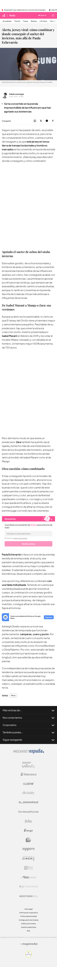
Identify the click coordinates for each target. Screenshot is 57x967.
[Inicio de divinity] (4, 15)
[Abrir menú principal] (53, 15)
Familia (17, 21)
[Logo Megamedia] (29, 944)
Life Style (43, 21)
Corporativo (9, 724)
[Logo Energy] (28, 830)
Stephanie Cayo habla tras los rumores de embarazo (25, 10)
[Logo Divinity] (28, 793)
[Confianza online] (28, 957)
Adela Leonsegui (16, 94)
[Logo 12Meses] (28, 868)
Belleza (34, 21)
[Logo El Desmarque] (28, 802)
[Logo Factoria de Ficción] (28, 811)
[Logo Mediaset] (28, 753)
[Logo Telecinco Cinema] (28, 858)
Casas (25, 21)
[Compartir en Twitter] (41, 120)
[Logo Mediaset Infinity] (28, 765)
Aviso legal (29, 909)
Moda (12, 15)
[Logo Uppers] (28, 849)
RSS (28, 931)
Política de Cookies (28, 924)
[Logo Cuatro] (28, 783)
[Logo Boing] (28, 821)
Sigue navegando (12, 739)
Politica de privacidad (28, 916)
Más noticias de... (12, 710)
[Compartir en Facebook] (53, 120)
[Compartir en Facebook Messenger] (47, 120)
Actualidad (7, 21)
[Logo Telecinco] (28, 774)
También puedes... (13, 732)
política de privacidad (20, 538)
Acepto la (17, 538)
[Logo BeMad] (28, 839)
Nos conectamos (12, 717)
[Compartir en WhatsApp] (35, 120)
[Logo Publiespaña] (28, 886)
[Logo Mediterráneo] (28, 896)
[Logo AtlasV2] (28, 877)
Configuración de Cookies (28, 920)
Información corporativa (28, 913)
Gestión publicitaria (28, 927)
